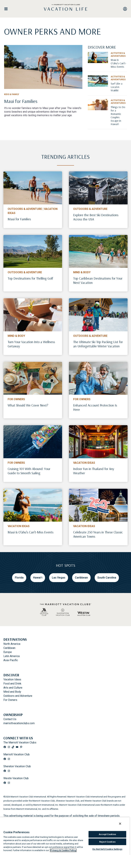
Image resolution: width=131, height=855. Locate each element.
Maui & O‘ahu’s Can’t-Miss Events (30, 532)
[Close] (120, 823)
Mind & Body (82, 272)
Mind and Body (12, 691)
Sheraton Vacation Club (17, 766)
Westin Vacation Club (16, 778)
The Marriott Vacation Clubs (19, 742)
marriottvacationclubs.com (19, 723)
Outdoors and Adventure (17, 695)
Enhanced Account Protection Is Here (95, 407)
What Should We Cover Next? (28, 405)
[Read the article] (43, 104)
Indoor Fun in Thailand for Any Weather (93, 471)
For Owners (16, 399)
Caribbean (9, 648)
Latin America (11, 656)
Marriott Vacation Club (16, 754)
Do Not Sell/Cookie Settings (107, 849)
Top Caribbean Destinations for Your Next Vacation (97, 280)
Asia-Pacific (10, 660)
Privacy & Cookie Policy (63, 850)
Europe (7, 652)
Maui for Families (19, 219)
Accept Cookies (107, 834)
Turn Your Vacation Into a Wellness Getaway (31, 344)
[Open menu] (7, 8)
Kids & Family (11, 94)
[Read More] (119, 66)
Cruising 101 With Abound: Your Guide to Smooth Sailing (29, 471)
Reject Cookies (107, 842)
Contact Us (9, 719)
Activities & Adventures (118, 54)
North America (11, 643)
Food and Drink (12, 683)
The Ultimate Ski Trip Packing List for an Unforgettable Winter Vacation (98, 344)
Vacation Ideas (84, 462)
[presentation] (32, 187)
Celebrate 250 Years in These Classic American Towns (98, 534)
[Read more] (43, 67)
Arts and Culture (12, 687)
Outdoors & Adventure (25, 209)
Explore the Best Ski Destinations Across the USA (95, 217)
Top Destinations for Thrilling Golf (30, 278)
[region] (65, 836)
